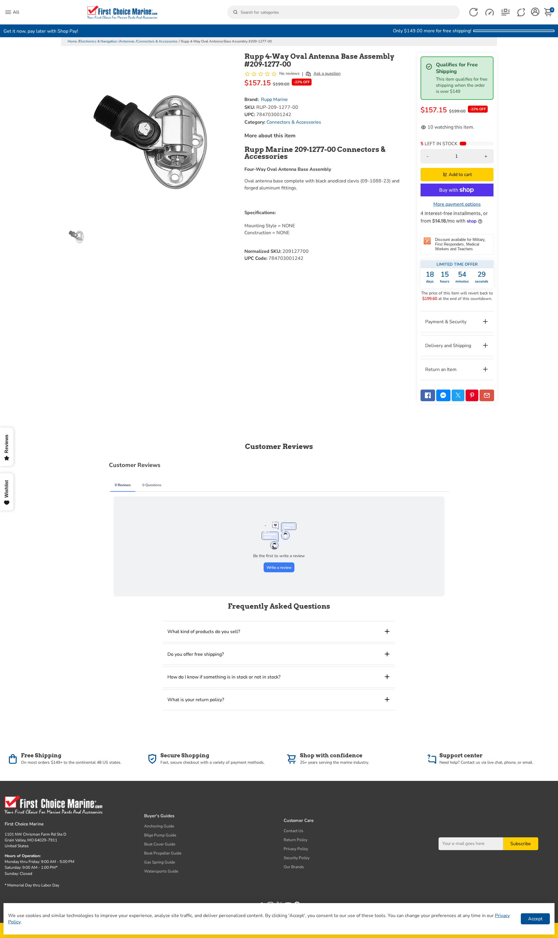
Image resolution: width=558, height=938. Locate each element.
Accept (535, 919)
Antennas (127, 41)
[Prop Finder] (473, 12)
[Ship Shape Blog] (505, 12)
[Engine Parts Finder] (489, 12)
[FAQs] (521, 12)
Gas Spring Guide (159, 862)
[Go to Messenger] (443, 395)
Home (72, 41)
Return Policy (295, 840)
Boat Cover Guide (159, 844)
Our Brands (294, 867)
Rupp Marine (274, 99)
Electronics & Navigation (98, 41)
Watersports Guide (161, 871)
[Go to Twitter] (458, 395)
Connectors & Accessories (157, 41)
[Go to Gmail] (487, 395)
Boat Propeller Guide (162, 853)
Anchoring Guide (159, 826)
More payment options (457, 204)
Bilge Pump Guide (160, 835)
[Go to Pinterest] (472, 395)
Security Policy (297, 858)
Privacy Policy (296, 849)
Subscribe (520, 843)
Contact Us (293, 831)
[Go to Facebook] (428, 395)
